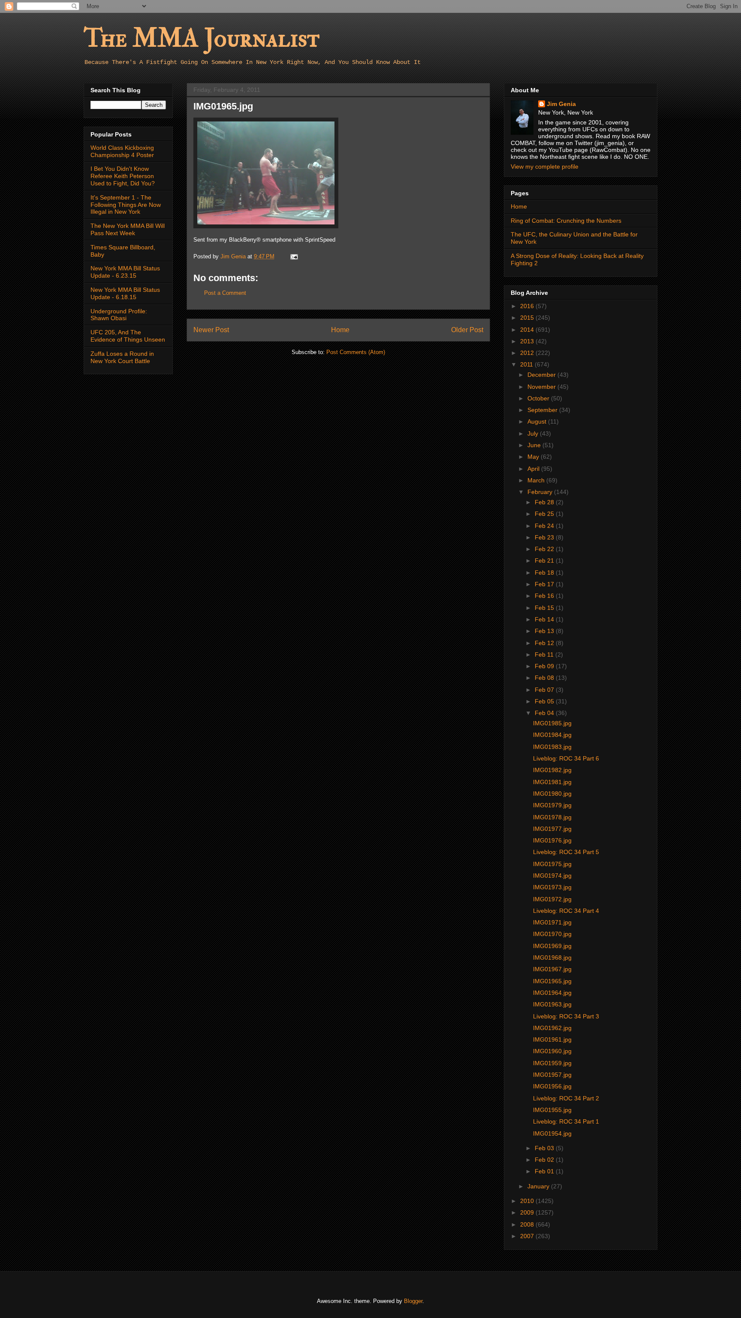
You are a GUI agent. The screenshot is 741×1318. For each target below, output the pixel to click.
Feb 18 (545, 572)
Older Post (467, 329)
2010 (528, 1200)
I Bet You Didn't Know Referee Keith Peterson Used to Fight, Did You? (122, 176)
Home (340, 329)
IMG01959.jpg (552, 1063)
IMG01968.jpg (552, 957)
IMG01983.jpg (552, 746)
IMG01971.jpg (552, 922)
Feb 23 (545, 537)
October (539, 398)
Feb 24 (545, 525)
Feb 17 (545, 584)
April (534, 468)
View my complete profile (544, 166)
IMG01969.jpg (552, 945)
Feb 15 (545, 607)
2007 (528, 1236)
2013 (528, 341)
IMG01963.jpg (552, 1004)
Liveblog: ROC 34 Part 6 (566, 758)
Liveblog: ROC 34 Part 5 (566, 851)
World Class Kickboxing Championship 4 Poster (122, 151)
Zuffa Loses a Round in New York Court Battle (122, 357)
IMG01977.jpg (552, 828)
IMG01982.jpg (552, 770)
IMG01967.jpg (552, 969)
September (543, 409)
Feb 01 (545, 1171)
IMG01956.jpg (552, 1086)
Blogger (413, 1301)
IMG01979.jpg (552, 805)
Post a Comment (225, 293)
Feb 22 (545, 548)
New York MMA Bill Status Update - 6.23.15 (125, 272)
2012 (528, 352)
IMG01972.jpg (552, 899)
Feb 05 (545, 701)
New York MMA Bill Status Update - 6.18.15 (125, 293)
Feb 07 (545, 689)
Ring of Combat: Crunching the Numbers (566, 220)
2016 (528, 306)
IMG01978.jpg (552, 817)
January (539, 1186)
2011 (527, 364)
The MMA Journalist (201, 38)
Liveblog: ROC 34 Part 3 (566, 1016)
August (537, 421)
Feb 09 (545, 666)
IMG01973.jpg (552, 887)
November (542, 386)
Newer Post (211, 329)
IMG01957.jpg (552, 1074)
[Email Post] (293, 256)
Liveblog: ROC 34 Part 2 (566, 1098)
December (542, 374)
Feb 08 (545, 677)
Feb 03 (545, 1148)
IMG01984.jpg (552, 734)
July (533, 433)
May (534, 456)
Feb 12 (545, 642)
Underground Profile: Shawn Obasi (118, 315)
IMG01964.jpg (552, 992)
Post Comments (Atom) (355, 352)
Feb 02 (545, 1159)
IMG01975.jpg (552, 863)
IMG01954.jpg (552, 1133)
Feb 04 (545, 712)
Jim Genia (561, 103)
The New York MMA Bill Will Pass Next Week (127, 229)
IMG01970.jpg (552, 933)
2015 (528, 317)
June (534, 445)
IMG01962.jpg (552, 1027)
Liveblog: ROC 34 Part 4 (566, 910)
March (536, 480)
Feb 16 (545, 595)
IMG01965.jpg (552, 981)
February (540, 491)
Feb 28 (545, 502)
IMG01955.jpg (552, 1109)
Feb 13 (545, 630)
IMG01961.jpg (552, 1039)
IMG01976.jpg (552, 840)
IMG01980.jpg (552, 793)
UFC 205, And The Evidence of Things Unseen (127, 336)
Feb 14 (545, 619)
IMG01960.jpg (552, 1051)
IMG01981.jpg (552, 782)
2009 (528, 1212)
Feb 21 (545, 560)
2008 (528, 1224)
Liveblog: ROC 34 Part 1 (566, 1121)
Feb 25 (545, 513)
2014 (528, 329)
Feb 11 (545, 654)
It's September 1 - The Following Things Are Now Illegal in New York (125, 204)
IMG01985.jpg (552, 723)
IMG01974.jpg (552, 875)
